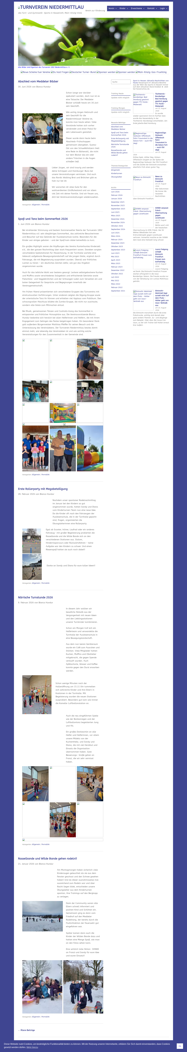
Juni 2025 (115, 212)
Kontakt (151, 8)
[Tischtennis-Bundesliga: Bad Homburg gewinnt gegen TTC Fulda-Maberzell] (143, 113)
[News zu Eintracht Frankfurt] (143, 196)
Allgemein (36, 205)
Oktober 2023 (117, 246)
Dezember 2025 (117, 202)
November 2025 (118, 205)
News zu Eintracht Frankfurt (159, 178)
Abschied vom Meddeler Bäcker (38, 81)
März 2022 (115, 284)
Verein (111, 8)
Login (162, 8)
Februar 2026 (117, 195)
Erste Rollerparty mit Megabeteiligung (43, 489)
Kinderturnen (116, 173)
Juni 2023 (115, 253)
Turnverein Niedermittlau (52, 7)
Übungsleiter (116, 177)
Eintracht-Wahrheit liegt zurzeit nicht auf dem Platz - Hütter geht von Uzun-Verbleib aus (162, 298)
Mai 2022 (115, 281)
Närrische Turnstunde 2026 (35, 597)
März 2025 (115, 216)
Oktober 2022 (117, 274)
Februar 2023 (117, 267)
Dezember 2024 (117, 219)
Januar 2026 (116, 199)
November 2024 (118, 222)
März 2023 (115, 263)
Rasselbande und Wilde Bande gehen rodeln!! (47, 858)
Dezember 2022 (117, 270)
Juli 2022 (115, 277)
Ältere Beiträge (26, 1030)
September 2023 (118, 250)
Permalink (45, 205)
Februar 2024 (117, 240)
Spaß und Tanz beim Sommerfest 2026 (43, 218)
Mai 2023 (115, 257)
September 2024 (118, 229)
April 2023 (115, 260)
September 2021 (118, 291)
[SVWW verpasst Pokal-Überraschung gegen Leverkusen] (143, 227)
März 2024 (115, 236)
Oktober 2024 (117, 226)
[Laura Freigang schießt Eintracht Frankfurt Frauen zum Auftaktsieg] (143, 269)
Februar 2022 (117, 287)
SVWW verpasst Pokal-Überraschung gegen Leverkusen (161, 213)
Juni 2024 (115, 233)
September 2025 (118, 209)
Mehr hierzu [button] (32, 1047)
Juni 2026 (115, 192)
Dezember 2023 (117, 243)
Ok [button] (180, 1046)
